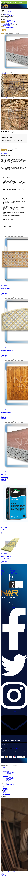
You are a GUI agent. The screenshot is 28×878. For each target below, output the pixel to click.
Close (2, 764)
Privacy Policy (12, 571)
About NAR (3, 569)
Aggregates (8, 24)
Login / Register (6, 794)
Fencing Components (10, 14)
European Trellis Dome (7, 350)
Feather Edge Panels (6, 412)
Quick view (3, 294)
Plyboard (3, 72)
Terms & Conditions (13, 570)
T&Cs (8, 748)
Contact (2, 574)
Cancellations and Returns (14, 573)
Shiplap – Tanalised (6, 556)
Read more (19, 140)
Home (2, 27)
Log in (2, 21)
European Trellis (5, 288)
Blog (1, 573)
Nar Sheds (3, 558)
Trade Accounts (2, 571)
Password (3, 19)
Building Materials (10, 23)
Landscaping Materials (11, 20)
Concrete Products (10, 15)
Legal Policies (12, 568)
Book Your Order (11, 871)
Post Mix (3, 530)
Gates (7, 16)
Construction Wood (10, 777)
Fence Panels (9, 12)
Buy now (10, 150)
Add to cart (4, 150)
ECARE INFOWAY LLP (18, 761)
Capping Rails (4, 97)
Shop (1, 572)
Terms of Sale (11, 572)
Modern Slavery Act (13, 569)
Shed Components (10, 27)
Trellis (7, 17)
